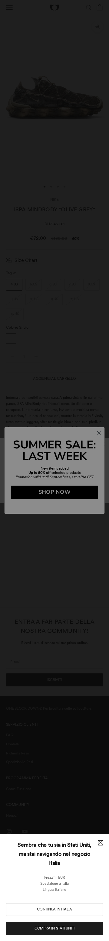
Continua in (54, 909)
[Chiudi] (100, 842)
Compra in (54, 928)
